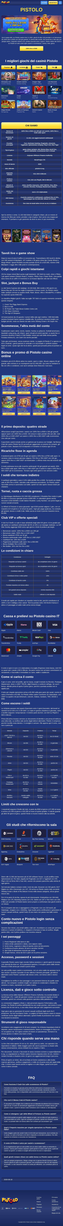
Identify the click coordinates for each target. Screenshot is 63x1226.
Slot (53, 67)
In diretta (22, 67)
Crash (38, 67)
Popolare (7, 67)
